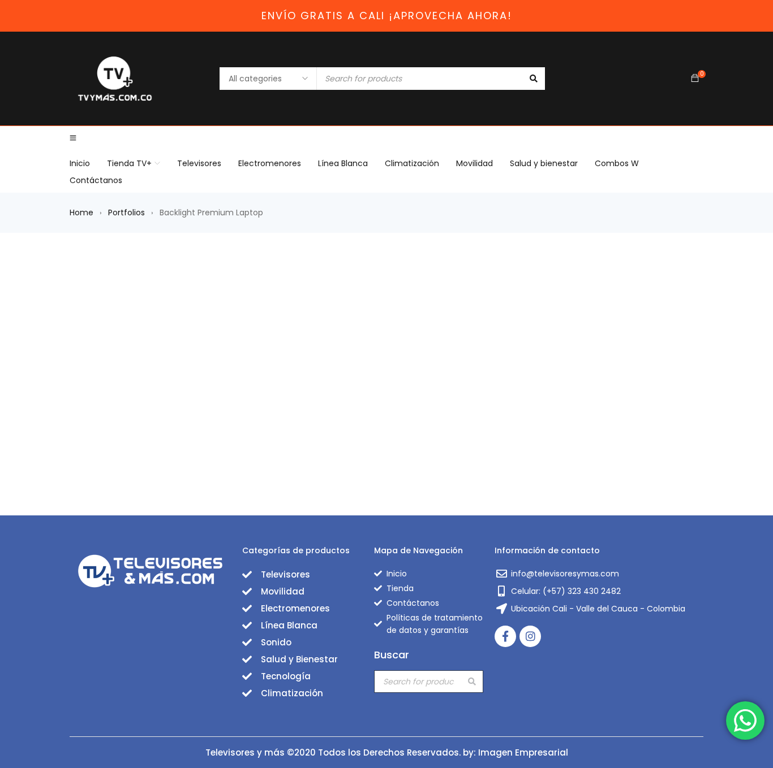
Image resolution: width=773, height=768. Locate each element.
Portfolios (126, 212)
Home (81, 212)
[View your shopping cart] (695, 78)
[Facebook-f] (505, 636)
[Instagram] (530, 636)
